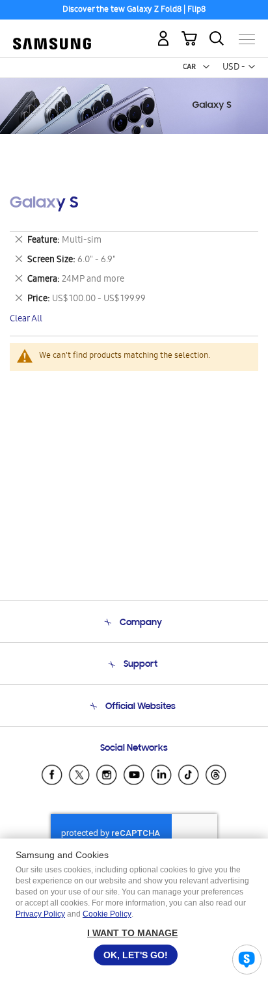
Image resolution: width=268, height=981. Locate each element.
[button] (206, 67)
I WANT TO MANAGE (132, 933)
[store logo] (52, 34)
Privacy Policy (40, 914)
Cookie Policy (107, 914)
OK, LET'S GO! (135, 955)
